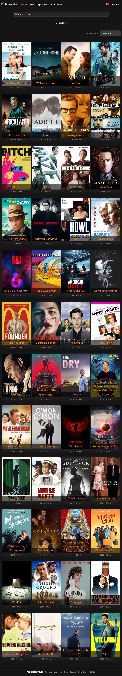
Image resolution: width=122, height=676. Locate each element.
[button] (107, 4)
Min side (58, 4)
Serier (32, 4)
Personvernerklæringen (53, 672)
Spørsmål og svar (70, 672)
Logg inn (114, 4)
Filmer (24, 4)
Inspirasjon (42, 4)
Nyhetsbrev (82, 672)
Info (50, 4)
